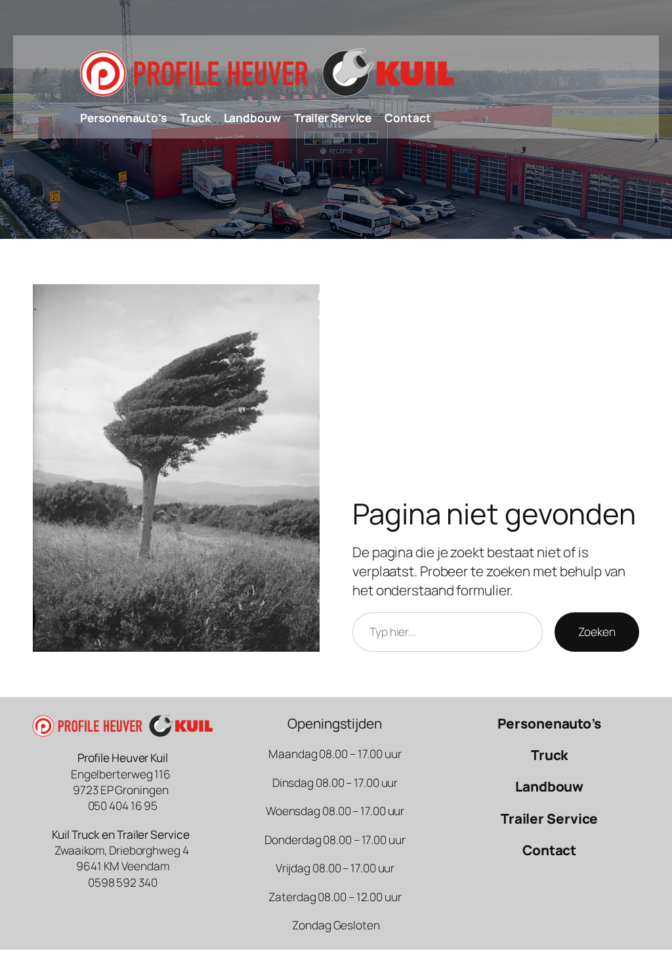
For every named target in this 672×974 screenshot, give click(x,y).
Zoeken (597, 631)
